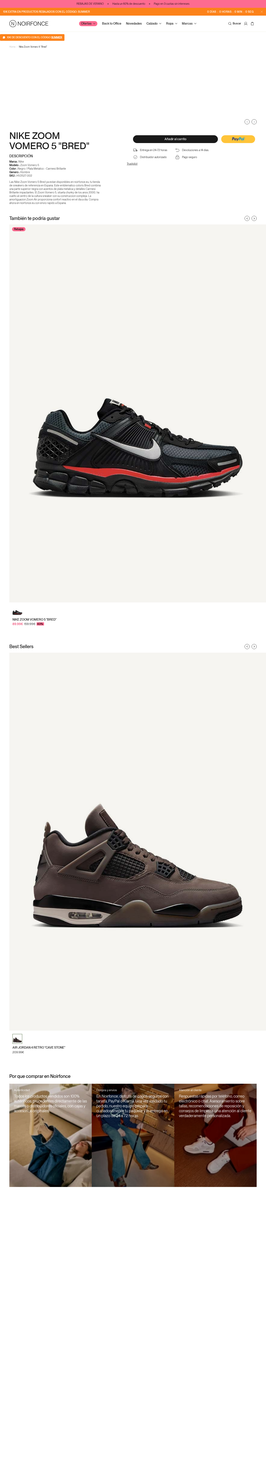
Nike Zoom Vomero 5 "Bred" (33, 46)
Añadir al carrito (175, 139)
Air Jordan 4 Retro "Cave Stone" (38, 1047)
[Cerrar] (262, 12)
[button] (238, 139)
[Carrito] (253, 23)
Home (12, 46)
